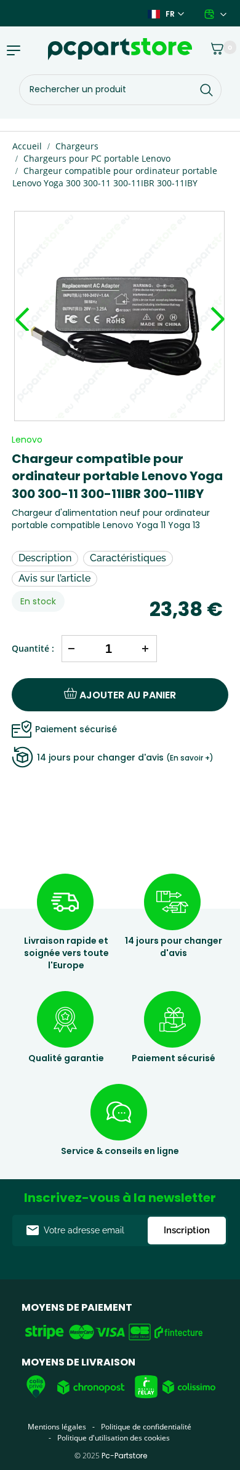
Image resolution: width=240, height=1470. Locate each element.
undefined (22, 306)
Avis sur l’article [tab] (54, 578)
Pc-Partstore (124, 1455)
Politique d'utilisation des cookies (113, 1437)
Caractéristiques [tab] (128, 558)
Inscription (187, 1230)
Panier (210, 46)
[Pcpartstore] (120, 49)
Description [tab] (44, 558)
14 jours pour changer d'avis (125, 757)
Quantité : (33, 648)
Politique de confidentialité (146, 1426)
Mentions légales (57, 1426)
